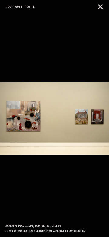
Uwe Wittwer (20, 7)
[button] (81, 118)
